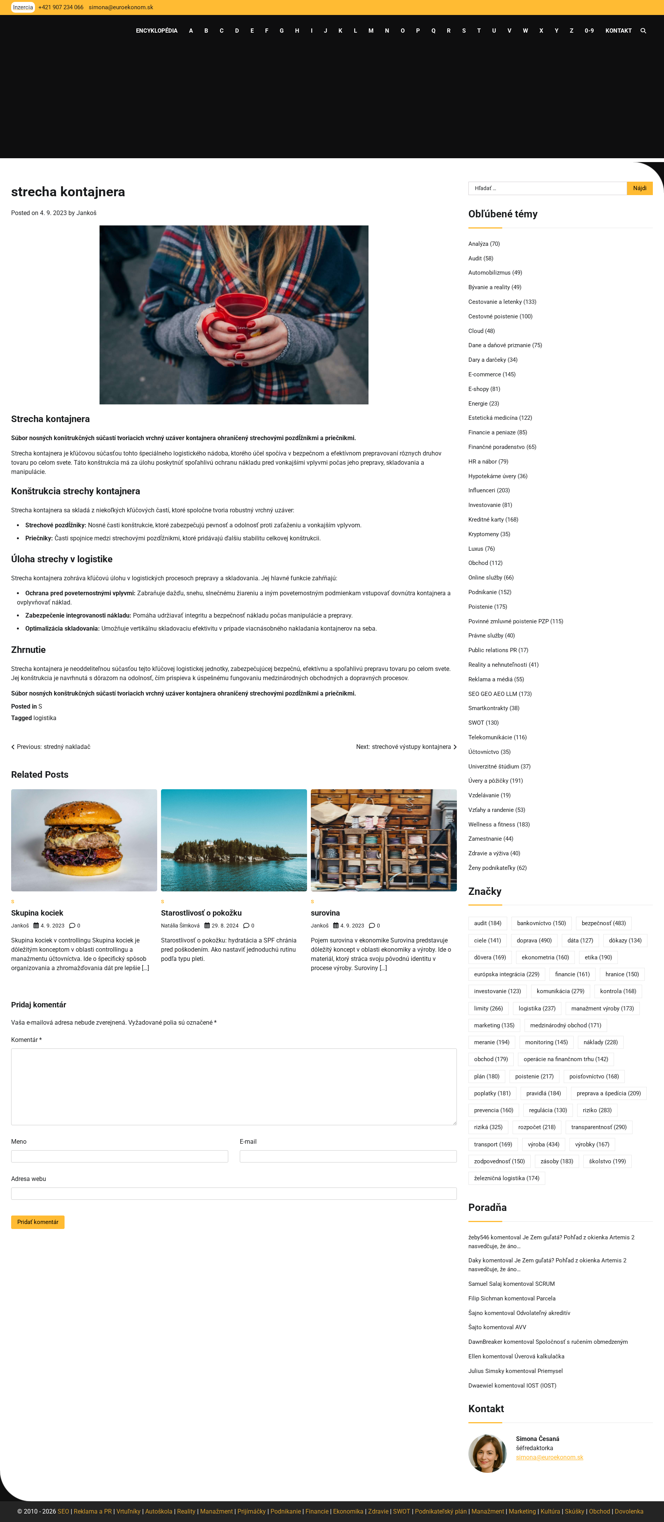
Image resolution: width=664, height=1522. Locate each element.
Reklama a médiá (490, 679)
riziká (488, 1127)
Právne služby (485, 635)
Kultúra (550, 1511)
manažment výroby (602, 1008)
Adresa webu (28, 1178)
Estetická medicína (493, 417)
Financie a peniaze (492, 432)
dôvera (490, 957)
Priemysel (550, 1371)
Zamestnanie (485, 838)
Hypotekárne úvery (492, 476)
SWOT (476, 722)
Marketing (522, 1511)
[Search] (643, 30)
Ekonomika (348, 1511)
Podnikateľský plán (441, 1511)
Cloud (475, 331)
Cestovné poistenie (493, 316)
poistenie (534, 1076)
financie (572, 974)
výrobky (592, 1144)
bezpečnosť (604, 923)
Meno (19, 1141)
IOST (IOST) (541, 1385)
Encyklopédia (157, 30)
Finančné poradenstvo (496, 447)
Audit (475, 258)
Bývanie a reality (489, 287)
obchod (491, 1059)
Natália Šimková (180, 925)
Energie (478, 403)
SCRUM (545, 1283)
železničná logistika (507, 1178)
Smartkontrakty (488, 708)
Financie (317, 1511)
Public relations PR (492, 650)
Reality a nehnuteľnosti (497, 664)
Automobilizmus (489, 272)
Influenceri (481, 490)
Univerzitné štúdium (493, 766)
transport (493, 1144)
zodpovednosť (499, 1161)
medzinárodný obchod (565, 1025)
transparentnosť (599, 1127)
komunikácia (560, 991)
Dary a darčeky (487, 359)
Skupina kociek (37, 913)
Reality (186, 1511)
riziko (597, 1110)
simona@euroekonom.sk (549, 1457)
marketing (494, 1025)
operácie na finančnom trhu (566, 1059)
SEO (63, 1511)
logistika (44, 718)
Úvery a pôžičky (488, 780)
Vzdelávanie (483, 795)
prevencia (493, 1110)
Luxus (475, 548)
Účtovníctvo (483, 752)
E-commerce (484, 374)
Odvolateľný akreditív (543, 1313)
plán (487, 1076)
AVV (521, 1327)
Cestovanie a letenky (495, 301)
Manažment (216, 1511)
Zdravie (378, 1511)
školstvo (607, 1161)
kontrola (618, 991)
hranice (622, 974)
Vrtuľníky (128, 1511)
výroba (543, 1144)
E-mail (248, 1141)
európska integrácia (507, 974)
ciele (487, 940)
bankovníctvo (541, 923)
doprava (534, 940)
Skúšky (574, 1511)
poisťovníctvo (594, 1076)
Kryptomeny (483, 534)
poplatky (492, 1093)
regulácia (548, 1110)
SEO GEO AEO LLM (492, 694)
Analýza (478, 243)
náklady (601, 1042)
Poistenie (480, 606)
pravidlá (543, 1093)
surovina (325, 913)
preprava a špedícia (609, 1093)
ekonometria (545, 957)
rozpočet (537, 1127)
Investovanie (484, 505)
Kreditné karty (486, 519)
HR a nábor (482, 461)
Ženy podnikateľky (491, 868)
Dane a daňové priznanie (499, 345)
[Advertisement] (332, 104)
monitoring (546, 1042)
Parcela (546, 1298)
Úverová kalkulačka (539, 1356)
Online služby (485, 577)
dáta (580, 940)
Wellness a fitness (491, 824)
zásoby (557, 1161)
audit (487, 923)
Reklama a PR (93, 1511)
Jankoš (86, 213)
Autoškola (159, 1511)
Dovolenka (629, 1511)
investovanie (497, 991)
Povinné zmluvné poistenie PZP (508, 621)
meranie (492, 1042)
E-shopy (478, 389)
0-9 (589, 30)
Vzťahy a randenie (491, 810)
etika (598, 957)
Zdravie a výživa (488, 853)
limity (488, 1008)
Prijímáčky (251, 1511)
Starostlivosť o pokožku (201, 913)
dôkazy (625, 940)
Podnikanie (482, 592)
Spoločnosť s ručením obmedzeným (582, 1341)
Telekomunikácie (490, 737)
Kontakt (619, 30)
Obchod (478, 563)
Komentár (26, 1039)
